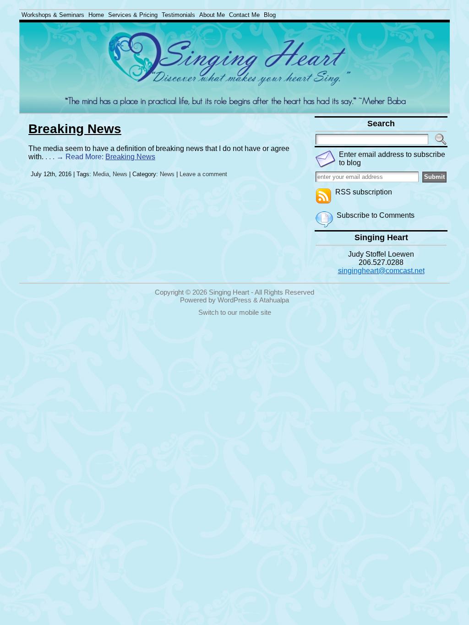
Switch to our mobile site (234, 312)
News (120, 174)
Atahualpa (274, 300)
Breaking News (74, 129)
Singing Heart (229, 292)
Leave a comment (203, 174)
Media (101, 174)
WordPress (234, 300)
